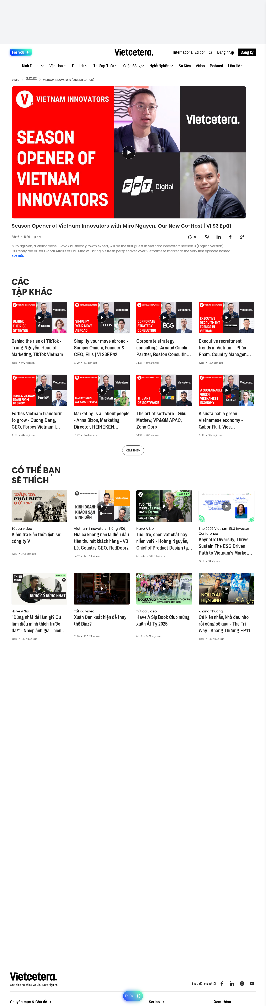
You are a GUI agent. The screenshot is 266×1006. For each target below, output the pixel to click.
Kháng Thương (211, 611)
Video (200, 66)
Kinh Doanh (31, 66)
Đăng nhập (225, 52)
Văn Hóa (56, 66)
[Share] (218, 237)
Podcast (216, 66)
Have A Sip (145, 528)
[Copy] (242, 237)
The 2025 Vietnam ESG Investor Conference (224, 531)
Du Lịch (78, 66)
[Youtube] (252, 983)
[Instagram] (242, 983)
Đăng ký (247, 52)
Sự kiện (185, 66)
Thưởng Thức (103, 66)
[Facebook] (222, 983)
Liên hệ (234, 66)
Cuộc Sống (131, 66)
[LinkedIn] (232, 983)
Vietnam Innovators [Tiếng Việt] (100, 528)
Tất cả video (22, 528)
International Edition (189, 52)
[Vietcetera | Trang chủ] (134, 52)
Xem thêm (18, 256)
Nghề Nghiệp (160, 66)
